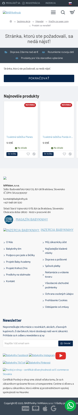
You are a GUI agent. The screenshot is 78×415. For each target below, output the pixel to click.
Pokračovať (39, 78)
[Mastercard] (35, 408)
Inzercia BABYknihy (57, 230)
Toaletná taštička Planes (19, 137)
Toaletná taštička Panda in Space (58, 137)
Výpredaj (39, 21)
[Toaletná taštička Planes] (21, 118)
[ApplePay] (45, 408)
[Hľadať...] (63, 12)
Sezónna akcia (23, 21)
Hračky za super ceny (59, 21)
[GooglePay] (53, 408)
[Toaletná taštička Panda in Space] (57, 118)
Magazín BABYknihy (32, 219)
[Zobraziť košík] (72, 12)
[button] (11, 154)
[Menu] (53, 12)
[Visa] (25, 408)
